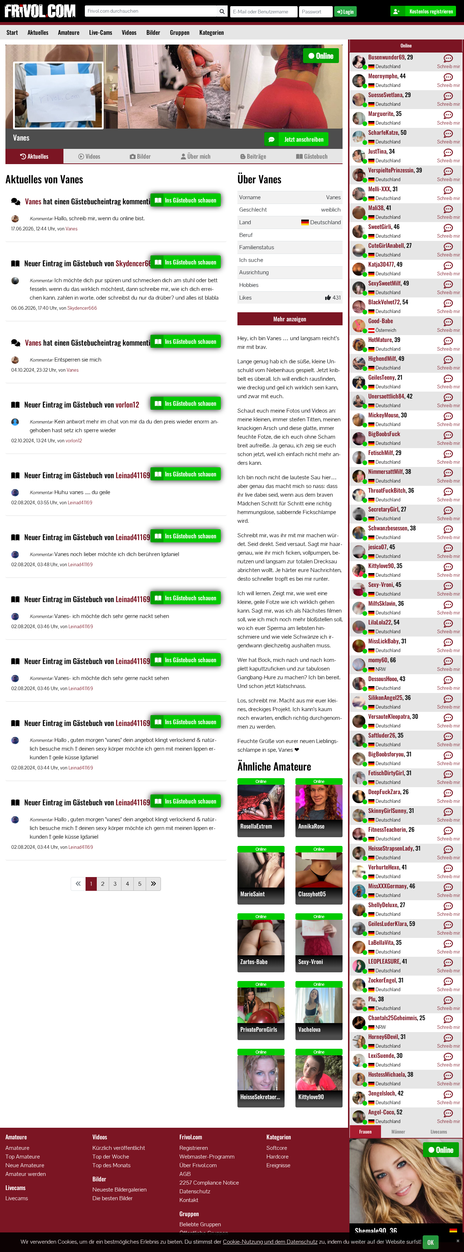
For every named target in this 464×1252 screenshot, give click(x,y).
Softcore (276, 1148)
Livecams (16, 1198)
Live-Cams (100, 32)
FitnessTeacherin (387, 829)
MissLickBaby (383, 641)
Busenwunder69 (386, 57)
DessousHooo (382, 678)
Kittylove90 (311, 1096)
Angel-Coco (381, 1111)
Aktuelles (38, 32)
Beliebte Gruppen (200, 1224)
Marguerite (380, 113)
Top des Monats (111, 1165)
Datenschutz (194, 1191)
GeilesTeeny (381, 377)
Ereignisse (278, 1165)
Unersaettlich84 (386, 396)
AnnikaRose (311, 826)
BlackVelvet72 (384, 301)
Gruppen (180, 32)
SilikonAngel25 (385, 697)
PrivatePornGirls (258, 1029)
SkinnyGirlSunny (387, 810)
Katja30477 (381, 264)
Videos (129, 32)
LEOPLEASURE (383, 961)
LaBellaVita (380, 942)
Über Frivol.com (198, 1165)
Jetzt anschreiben (303, 139)
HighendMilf (382, 358)
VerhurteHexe (383, 867)
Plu (372, 998)
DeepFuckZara (384, 791)
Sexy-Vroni (310, 961)
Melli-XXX (379, 188)
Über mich (198, 156)
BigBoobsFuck (384, 433)
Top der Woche (110, 1156)
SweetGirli (379, 226)
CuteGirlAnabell (386, 245)
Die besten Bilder (112, 1198)
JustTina (377, 151)
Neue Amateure (24, 1165)
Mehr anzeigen (289, 318)
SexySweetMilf (384, 283)
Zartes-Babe (254, 961)
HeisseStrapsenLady (390, 848)
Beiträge (255, 156)
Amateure (68, 32)
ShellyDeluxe (382, 904)
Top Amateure (22, 1156)
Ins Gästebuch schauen (190, 200)
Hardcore (277, 1156)
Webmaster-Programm (207, 1156)
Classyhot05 (312, 893)
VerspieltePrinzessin (391, 170)
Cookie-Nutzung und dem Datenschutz (270, 1241)
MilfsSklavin (381, 603)
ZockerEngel (382, 980)
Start (12, 32)
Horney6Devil (383, 1036)
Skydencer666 (136, 263)
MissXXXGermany (387, 885)
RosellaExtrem (256, 826)
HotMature (380, 339)
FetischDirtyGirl (386, 772)
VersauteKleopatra (389, 716)
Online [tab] (406, 45)
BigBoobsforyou (386, 754)
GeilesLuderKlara (387, 923)
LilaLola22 (379, 622)
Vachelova (309, 1029)
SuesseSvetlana (385, 94)
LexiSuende (381, 1055)
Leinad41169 (133, 475)
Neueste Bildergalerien (119, 1189)
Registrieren (193, 1148)
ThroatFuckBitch (387, 490)
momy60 (378, 659)
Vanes (34, 201)
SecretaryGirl (383, 509)
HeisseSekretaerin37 (261, 1096)
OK (430, 1242)
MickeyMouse (383, 414)
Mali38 (376, 207)
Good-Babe (380, 320)
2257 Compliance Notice (209, 1182)
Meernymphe (382, 75)
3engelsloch (381, 1093)
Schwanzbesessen (387, 527)
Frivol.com (40, 11)
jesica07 (377, 546)
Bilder (153, 32)
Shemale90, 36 (376, 1230)
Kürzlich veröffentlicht (118, 1148)
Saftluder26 (381, 735)
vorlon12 (127, 404)
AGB (185, 1174)
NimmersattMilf (385, 471)
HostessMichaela (386, 1074)
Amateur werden (25, 1174)
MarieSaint (252, 893)
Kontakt (188, 1200)
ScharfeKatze (383, 132)
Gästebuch (315, 156)
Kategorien (211, 32)
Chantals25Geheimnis (392, 1017)
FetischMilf (380, 452)
